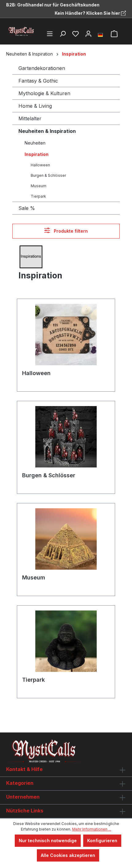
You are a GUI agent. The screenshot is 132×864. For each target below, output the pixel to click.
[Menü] (49, 34)
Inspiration (37, 154)
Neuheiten (35, 142)
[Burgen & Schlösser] (66, 436)
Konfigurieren (102, 840)
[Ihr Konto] (88, 34)
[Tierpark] (66, 641)
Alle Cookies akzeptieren (68, 855)
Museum (38, 186)
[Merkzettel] (75, 34)
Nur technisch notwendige (48, 840)
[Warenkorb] (114, 34)
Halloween (40, 165)
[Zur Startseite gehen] (21, 31)
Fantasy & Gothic (38, 81)
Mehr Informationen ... (91, 829)
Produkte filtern (70, 231)
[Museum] (66, 539)
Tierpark (38, 196)
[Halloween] (66, 334)
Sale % (26, 208)
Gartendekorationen (41, 68)
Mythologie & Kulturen (44, 93)
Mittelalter (29, 118)
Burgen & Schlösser (48, 175)
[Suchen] (62, 34)
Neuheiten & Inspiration (47, 131)
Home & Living (35, 106)
